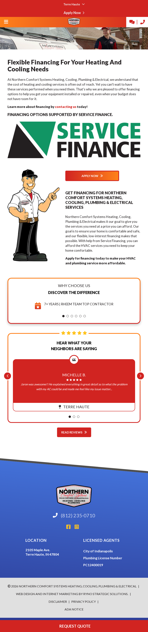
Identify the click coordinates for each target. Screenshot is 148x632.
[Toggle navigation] (6, 22)
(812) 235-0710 (78, 515)
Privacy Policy (83, 601)
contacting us (65, 107)
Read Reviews (72, 432)
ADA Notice (74, 609)
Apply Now (72, 13)
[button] (63, 316)
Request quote (74, 626)
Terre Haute (72, 4)
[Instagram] (78, 528)
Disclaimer (58, 601)
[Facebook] (70, 528)
